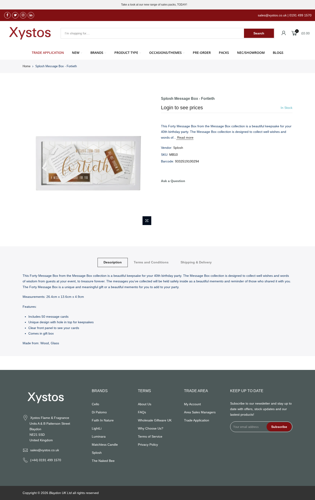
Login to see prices (182, 107)
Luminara (99, 436)
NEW (75, 52)
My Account (192, 404)
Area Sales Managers (200, 412)
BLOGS (278, 52)
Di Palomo (99, 412)
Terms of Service (150, 436)
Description (113, 262)
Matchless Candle (105, 444)
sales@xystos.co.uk (44, 450)
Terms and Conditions (151, 262)
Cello (95, 404)
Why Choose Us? (150, 428)
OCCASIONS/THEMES (165, 52)
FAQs (142, 412)
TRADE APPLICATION (48, 52)
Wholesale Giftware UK (155, 420)
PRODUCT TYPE (126, 52)
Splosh (178, 147)
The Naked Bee (103, 461)
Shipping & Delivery (196, 262)
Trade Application (196, 420)
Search (258, 33)
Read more (184, 137)
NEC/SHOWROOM (251, 52)
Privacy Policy (148, 444)
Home (26, 66)
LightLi (96, 428)
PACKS (224, 52)
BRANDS (96, 52)
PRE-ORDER (202, 52)
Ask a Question (173, 181)
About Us (144, 404)
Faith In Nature (103, 420)
